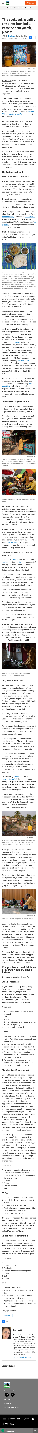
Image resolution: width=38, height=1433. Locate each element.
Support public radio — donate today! (19, 8)
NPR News (7, 1315)
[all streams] (35, 1430)
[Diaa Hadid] (6, 1333)
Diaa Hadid (11, 36)
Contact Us (7, 1403)
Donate (31, 3)
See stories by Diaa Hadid (22, 1357)
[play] (3, 1431)
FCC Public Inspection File (11, 1407)
